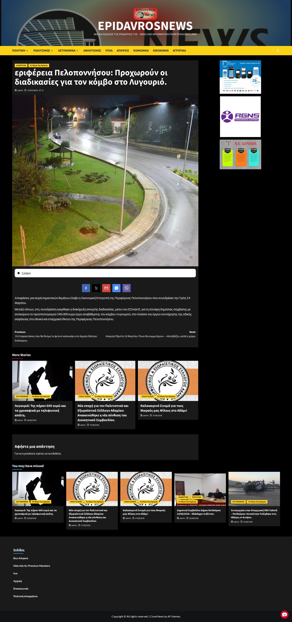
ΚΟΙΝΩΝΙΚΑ (141, 50)
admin (20, 90)
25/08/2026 (248, 521)
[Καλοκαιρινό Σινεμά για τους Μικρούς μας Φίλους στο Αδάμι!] (168, 381)
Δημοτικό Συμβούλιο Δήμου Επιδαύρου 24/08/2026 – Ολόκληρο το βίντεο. (199, 512)
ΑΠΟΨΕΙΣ (123, 50)
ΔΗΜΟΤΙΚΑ (21, 65)
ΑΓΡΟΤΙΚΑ (179, 50)
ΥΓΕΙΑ (109, 50)
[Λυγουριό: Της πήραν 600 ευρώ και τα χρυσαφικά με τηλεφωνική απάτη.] (42, 381)
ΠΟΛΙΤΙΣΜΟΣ (41, 50)
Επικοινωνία (20, 588)
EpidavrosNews (145, 26)
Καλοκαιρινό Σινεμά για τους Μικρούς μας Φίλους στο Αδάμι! (163, 408)
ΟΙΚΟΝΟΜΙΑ (161, 50)
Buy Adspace (20, 558)
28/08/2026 (31, 420)
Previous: (56, 336)
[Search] (278, 51)
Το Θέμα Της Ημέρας (39, 65)
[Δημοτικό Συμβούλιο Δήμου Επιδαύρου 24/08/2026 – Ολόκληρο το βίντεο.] (200, 489)
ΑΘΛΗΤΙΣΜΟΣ (92, 50)
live (15, 573)
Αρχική (17, 580)
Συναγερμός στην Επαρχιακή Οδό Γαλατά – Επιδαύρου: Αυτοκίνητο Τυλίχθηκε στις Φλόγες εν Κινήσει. (254, 514)
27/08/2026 (94, 425)
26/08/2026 (194, 518)
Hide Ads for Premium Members (31, 565)
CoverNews (157, 616)
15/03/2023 (32, 90)
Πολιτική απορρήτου (25, 596)
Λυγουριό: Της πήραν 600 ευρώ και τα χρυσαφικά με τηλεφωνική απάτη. (40, 411)
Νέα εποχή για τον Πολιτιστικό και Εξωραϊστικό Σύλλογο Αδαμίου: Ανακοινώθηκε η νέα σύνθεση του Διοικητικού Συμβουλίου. (103, 413)
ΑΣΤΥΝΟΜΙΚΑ (66, 50)
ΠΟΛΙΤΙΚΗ (18, 50)
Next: (151, 334)
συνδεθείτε (54, 453)
